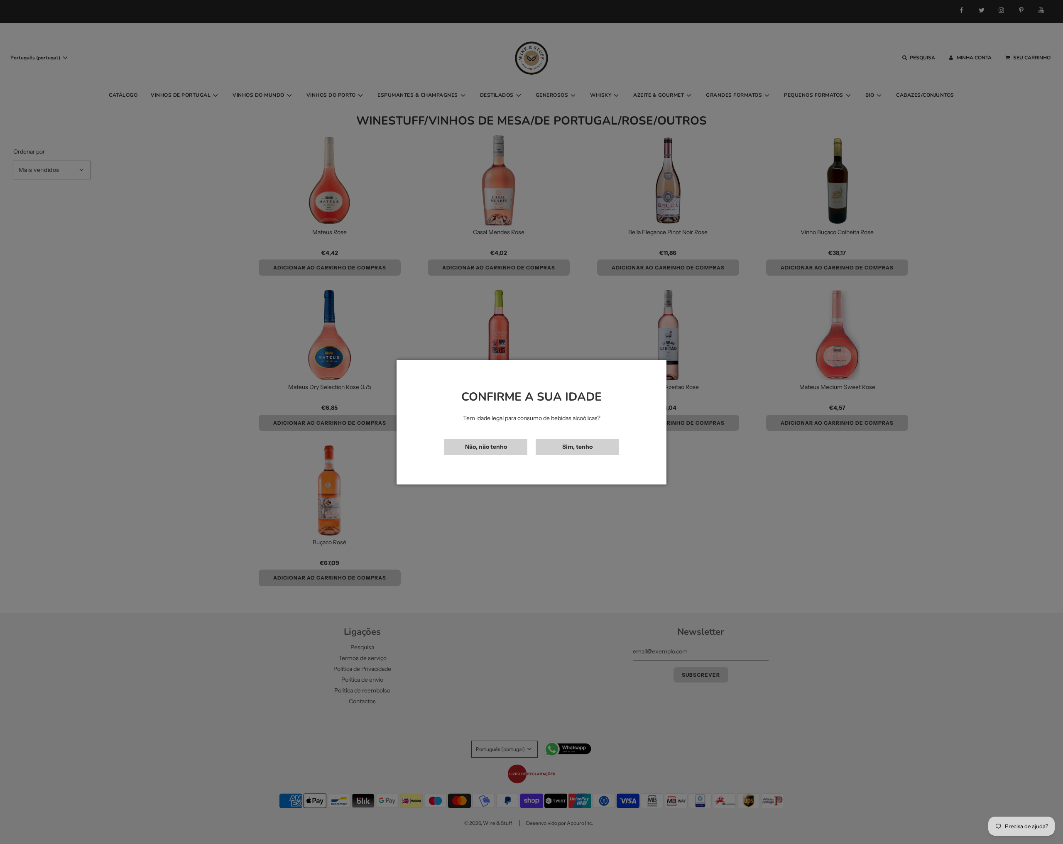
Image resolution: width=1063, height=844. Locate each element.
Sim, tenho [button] (577, 446)
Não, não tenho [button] (486, 446)
